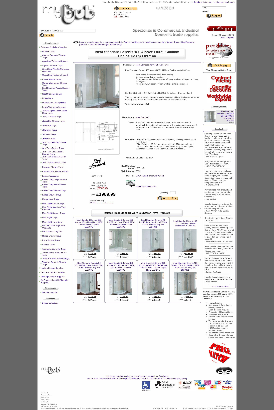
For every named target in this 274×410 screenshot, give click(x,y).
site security (92, 378)
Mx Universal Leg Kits (52, 231)
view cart (208, 2)
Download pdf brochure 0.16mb (150, 176)
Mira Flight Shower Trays (53, 213)
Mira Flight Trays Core (52, 222)
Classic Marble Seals (51, 79)
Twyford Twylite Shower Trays (55, 258)
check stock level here (146, 186)
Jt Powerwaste (48, 139)
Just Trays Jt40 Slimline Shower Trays (53, 153)
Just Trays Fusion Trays (53, 148)
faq (226, 2)
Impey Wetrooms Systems (54, 107)
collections (110, 376)
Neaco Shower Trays (51, 236)
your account (141, 376)
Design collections (50, 303)
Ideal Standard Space (52, 94)
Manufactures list (50, 292)
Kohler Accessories (50, 176)
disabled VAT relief (115, 378)
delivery (102, 378)
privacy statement (133, 378)
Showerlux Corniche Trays (54, 249)
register (230, 37)
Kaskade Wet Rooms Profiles (55, 171)
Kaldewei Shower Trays (52, 167)
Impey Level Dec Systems (54, 103)
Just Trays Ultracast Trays (54, 162)
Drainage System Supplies (53, 276)
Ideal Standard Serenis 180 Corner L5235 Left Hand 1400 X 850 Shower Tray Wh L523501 (88, 223)
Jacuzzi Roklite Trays (51, 116)
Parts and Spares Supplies (53, 272)
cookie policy (148, 378)
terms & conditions (163, 378)
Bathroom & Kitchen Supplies (54, 47)
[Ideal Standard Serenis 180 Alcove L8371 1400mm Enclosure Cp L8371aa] (97, 107)
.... (219, 286)
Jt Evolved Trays (49, 130)
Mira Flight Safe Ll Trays (53, 203)
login (223, 37)
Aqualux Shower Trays (52, 65)
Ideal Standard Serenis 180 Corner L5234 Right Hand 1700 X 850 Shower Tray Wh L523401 (185, 266)
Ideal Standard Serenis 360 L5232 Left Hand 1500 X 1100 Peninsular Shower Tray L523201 (120, 223)
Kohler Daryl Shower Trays (54, 190)
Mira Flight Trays (49, 217)
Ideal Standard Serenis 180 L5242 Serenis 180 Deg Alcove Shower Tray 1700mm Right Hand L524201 (153, 266)
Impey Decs (47, 98)
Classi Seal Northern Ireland (55, 75)
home (232, 2)
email (92, 202)
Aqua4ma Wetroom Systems (55, 61)
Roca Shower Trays (51, 240)
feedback (198, 2)
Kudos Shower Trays (51, 195)
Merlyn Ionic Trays (50, 199)
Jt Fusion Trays (49, 134)
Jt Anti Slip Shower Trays (53, 121)
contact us (218, 2)
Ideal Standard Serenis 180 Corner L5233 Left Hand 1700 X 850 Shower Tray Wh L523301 (120, 266)
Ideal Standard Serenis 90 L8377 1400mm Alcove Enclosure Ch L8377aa (185, 223)
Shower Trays (48, 51)
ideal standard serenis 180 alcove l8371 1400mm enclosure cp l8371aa (225, 116)
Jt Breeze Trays (49, 125)
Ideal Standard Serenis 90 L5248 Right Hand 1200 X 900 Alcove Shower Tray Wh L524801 (153, 223)
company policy (180, 378)
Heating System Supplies (52, 268)
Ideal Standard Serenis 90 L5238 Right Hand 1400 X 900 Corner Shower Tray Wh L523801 (88, 266)
